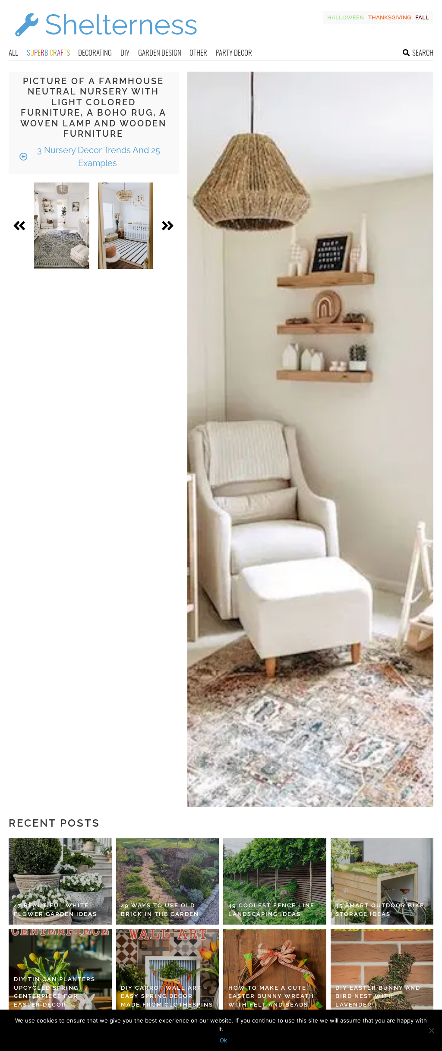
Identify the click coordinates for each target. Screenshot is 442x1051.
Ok (223, 1040)
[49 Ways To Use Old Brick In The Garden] (167, 881)
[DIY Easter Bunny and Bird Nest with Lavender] (382, 972)
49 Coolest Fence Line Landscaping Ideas (271, 909)
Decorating (95, 52)
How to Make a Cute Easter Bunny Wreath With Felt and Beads (271, 996)
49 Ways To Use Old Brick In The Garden (160, 909)
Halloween (345, 17)
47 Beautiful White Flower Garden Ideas (55, 909)
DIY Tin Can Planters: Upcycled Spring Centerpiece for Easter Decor (56, 992)
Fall (422, 17)
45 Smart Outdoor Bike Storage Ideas (379, 909)
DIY (124, 52)
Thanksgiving (389, 17)
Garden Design (159, 52)
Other (198, 52)
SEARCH (422, 52)
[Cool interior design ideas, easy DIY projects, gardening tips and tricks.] (106, 42)
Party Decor (234, 52)
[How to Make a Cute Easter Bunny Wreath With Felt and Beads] (274, 972)
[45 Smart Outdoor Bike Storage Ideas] (382, 881)
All (13, 52)
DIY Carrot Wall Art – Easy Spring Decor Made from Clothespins (167, 996)
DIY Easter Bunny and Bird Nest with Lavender (377, 996)
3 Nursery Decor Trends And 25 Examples (97, 156)
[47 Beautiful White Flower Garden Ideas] (60, 881)
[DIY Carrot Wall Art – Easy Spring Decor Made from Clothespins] (167, 972)
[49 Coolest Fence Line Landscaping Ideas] (274, 881)
